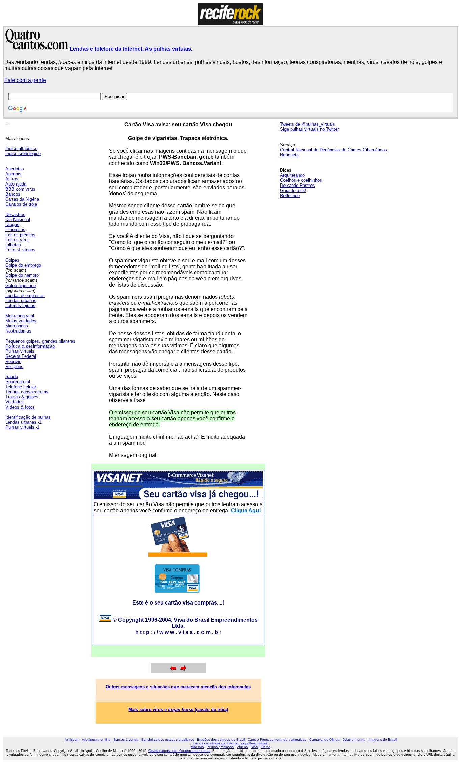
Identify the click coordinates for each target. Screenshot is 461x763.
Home (265, 747)
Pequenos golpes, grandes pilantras (40, 341)
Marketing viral (19, 315)
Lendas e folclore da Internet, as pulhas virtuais (230, 743)
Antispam (72, 739)
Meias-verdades (20, 320)
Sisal (254, 747)
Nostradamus (18, 331)
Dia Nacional (17, 219)
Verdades (14, 401)
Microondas (16, 325)
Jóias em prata (354, 739)
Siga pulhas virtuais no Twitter (309, 129)
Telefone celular (20, 386)
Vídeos (242, 747)
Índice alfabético (21, 148)
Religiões (14, 366)
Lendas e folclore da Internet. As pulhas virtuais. (131, 49)
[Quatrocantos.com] (37, 47)
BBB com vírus (20, 189)
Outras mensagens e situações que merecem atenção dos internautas (178, 686)
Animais (13, 173)
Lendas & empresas (25, 295)
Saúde (11, 376)
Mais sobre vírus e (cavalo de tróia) (178, 709)
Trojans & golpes (21, 396)
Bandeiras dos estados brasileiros (167, 739)
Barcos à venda (126, 739)
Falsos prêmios (20, 234)
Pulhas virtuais (19, 351)
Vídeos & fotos (20, 407)
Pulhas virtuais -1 (22, 427)
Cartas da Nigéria (22, 199)
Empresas (15, 229)
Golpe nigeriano (20, 285)
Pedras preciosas (220, 747)
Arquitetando (292, 175)
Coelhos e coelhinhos (301, 180)
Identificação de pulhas (28, 417)
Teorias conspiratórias (26, 391)
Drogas (12, 224)
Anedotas (14, 168)
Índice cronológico (23, 153)
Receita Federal (20, 356)
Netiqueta (289, 154)
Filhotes (13, 244)
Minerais (197, 747)
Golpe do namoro (22, 275)
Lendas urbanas (20, 300)
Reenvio (13, 361)
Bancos (12, 194)
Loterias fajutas (20, 305)
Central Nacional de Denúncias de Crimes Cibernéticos (333, 149)
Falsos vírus (17, 239)
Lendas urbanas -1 (23, 422)
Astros (11, 178)
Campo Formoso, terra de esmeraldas (277, 739)
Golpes (12, 260)
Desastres (15, 214)
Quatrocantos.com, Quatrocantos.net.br (179, 751)
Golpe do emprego (23, 265)
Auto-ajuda (15, 184)
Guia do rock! (293, 190)
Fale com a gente (25, 80)
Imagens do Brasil (383, 739)
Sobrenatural (17, 381)
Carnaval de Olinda (324, 739)
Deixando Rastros (297, 185)
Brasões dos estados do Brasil (221, 739)
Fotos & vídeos (20, 249)
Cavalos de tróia (21, 204)
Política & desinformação (30, 346)
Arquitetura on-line (96, 739)
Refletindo (290, 195)
